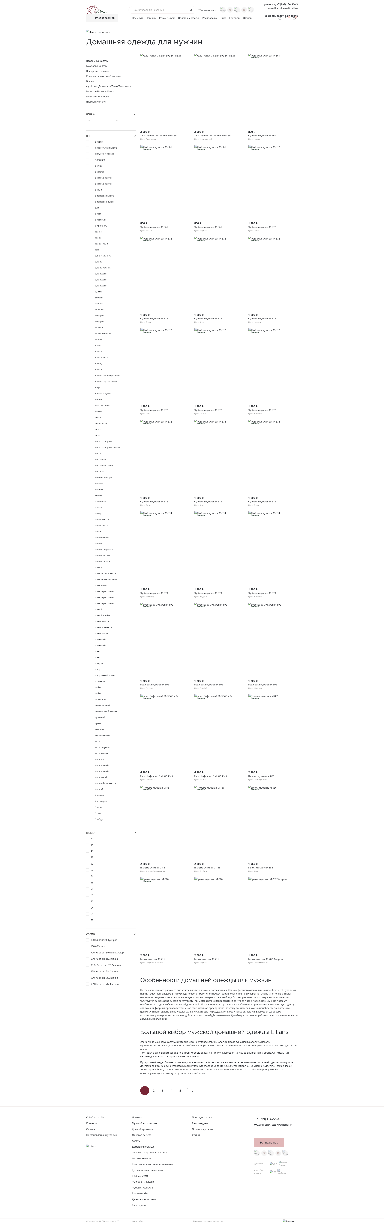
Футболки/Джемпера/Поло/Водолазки (108, 86)
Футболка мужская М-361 (262, 135)
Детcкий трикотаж (142, 1129)
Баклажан (100, 171)
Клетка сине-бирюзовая (107, 375)
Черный (99, 789)
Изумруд (99, 315)
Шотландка (101, 801)
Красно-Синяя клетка (106, 147)
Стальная (100, 681)
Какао (98, 345)
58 (92, 888)
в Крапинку (101, 225)
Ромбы (98, 495)
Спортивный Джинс (105, 675)
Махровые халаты (96, 66)
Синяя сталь (101, 633)
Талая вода (100, 699)
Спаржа (99, 663)
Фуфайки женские (142, 1187)
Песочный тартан (104, 465)
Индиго (99, 327)
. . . (186, 1088)
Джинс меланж (102, 267)
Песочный (100, 459)
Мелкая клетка (102, 405)
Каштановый (101, 357)
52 (92, 870)
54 (92, 876)
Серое (98, 531)
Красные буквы (103, 393)
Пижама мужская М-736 (207, 867)
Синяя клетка (102, 621)
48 (92, 857)
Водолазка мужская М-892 (154, 684)
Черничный (101, 777)
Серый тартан (102, 561)
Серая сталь (101, 525)
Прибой (99, 489)
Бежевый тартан (103, 177)
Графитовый (101, 243)
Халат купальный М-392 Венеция (158, 135)
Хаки (97, 741)
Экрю (98, 813)
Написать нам (269, 1142)
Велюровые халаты (97, 71)
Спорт (98, 669)
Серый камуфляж (104, 549)
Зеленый (99, 309)
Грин (97, 249)
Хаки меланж (101, 753)
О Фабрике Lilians (96, 1117)
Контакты (234, 18)
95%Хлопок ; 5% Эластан (105, 984)
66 (92, 914)
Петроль (99, 471)
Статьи (196, 1135)
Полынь (99, 483)
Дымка (98, 291)
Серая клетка (102, 519)
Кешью (98, 369)
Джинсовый (101, 273)
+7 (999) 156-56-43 (281, 4)
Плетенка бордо (103, 477)
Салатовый (100, 501)
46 (92, 851)
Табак (98, 687)
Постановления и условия (101, 1135)
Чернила (99, 759)
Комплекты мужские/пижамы (103, 76)
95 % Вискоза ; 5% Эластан (106, 965)
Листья (98, 399)
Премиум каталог (202, 1117)
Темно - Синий (102, 705)
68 (92, 920)
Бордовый (100, 219)
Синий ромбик (102, 615)
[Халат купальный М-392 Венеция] (165, 91)
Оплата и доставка (189, 18)
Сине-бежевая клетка (106, 579)
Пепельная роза (103, 441)
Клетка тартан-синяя (106, 381)
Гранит (98, 231)
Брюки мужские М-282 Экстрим (265, 958)
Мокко (98, 411)
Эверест (99, 807)
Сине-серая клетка (104, 591)
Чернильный (102, 765)
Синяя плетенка (103, 627)
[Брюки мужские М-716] (219, 914)
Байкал (98, 165)
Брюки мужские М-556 (260, 867)
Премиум (137, 18)
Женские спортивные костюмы (150, 1152)
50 (92, 863)
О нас (223, 18)
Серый (98, 543)
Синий (98, 609)
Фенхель (99, 729)
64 (92, 907)
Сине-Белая (101, 585)
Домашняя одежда (143, 1146)
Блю (97, 207)
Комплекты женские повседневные (152, 1164)
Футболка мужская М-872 (262, 226)
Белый (98, 189)
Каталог (106, 32)
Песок (98, 453)
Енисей (99, 297)
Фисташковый (102, 735)
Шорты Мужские (96, 101)
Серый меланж (103, 555)
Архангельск (208, 10)
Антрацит (100, 159)
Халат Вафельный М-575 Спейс (157, 775)
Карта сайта (137, 1221)
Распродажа (209, 18)
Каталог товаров (104, 18)
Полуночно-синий (104, 153)
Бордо (98, 213)
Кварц (98, 363)
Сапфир (99, 507)
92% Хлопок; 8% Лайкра (104, 958)
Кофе (97, 387)
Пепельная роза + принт (108, 447)
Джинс (98, 261)
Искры (98, 339)
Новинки (151, 18)
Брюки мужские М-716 (152, 958)
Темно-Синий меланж (106, 711)
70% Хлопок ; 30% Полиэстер (107, 952)
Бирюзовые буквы (104, 201)
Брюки (90, 81)
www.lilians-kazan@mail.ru (283, 8)
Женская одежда (141, 1135)
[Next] (192, 1090)
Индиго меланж (103, 333)
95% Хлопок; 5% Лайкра (104, 977)
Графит (98, 237)
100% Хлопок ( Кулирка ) (104, 940)
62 (92, 901)
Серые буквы (102, 537)
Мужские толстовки (97, 96)
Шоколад (99, 795)
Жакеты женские (141, 1158)
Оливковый (101, 423)
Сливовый (100, 639)
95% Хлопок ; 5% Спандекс (106, 971)
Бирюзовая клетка (104, 195)
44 (92, 844)
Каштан (99, 351)
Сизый (98, 567)
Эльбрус (99, 819)
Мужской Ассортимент (145, 1123)
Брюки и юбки (140, 1193)
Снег (97, 651)
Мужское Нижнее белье (100, 91)
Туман (98, 723)
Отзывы (247, 18)
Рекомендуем (167, 18)
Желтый (99, 303)
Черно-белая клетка (105, 783)
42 (92, 838)
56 (92, 882)
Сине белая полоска (105, 573)
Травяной (100, 717)
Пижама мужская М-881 (261, 775)
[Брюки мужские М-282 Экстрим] (273, 914)
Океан (98, 417)
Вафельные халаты (97, 61)
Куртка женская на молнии (147, 1170)
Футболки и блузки (143, 1181)
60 (92, 895)
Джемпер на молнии (144, 1199)
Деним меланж (103, 255)
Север (98, 513)
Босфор (99, 141)
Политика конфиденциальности (208, 1221)
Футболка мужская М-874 (208, 501)
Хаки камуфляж (103, 747)
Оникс (98, 429)
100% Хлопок (98, 946)
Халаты (136, 1140)
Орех (97, 435)
